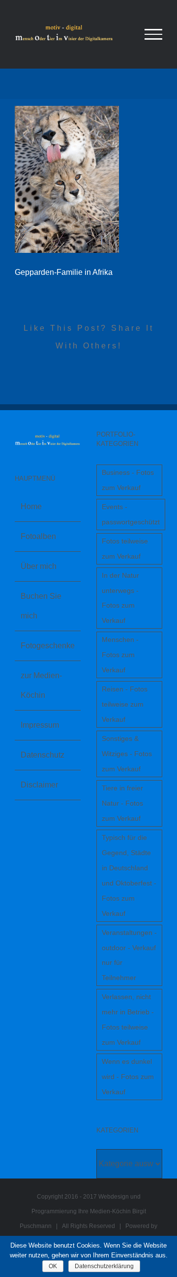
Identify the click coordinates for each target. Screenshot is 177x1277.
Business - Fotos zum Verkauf (128, 479)
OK (53, 1266)
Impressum (40, 725)
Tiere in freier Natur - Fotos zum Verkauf (122, 803)
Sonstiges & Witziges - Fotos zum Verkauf (127, 754)
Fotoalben (38, 536)
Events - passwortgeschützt (131, 514)
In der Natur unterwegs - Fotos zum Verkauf (120, 598)
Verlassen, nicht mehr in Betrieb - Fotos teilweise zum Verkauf (128, 1019)
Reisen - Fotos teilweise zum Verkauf (125, 704)
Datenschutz (42, 755)
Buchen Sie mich (41, 606)
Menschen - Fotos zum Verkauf (120, 655)
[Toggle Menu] (153, 34)
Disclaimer (39, 785)
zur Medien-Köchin (41, 685)
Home (31, 506)
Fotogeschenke (48, 645)
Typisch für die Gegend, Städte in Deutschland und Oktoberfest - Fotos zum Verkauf (129, 875)
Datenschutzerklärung (104, 1266)
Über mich (39, 566)
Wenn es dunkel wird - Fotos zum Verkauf (128, 1076)
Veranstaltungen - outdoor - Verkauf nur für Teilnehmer (129, 955)
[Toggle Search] (119, 34)
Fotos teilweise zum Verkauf (125, 548)
